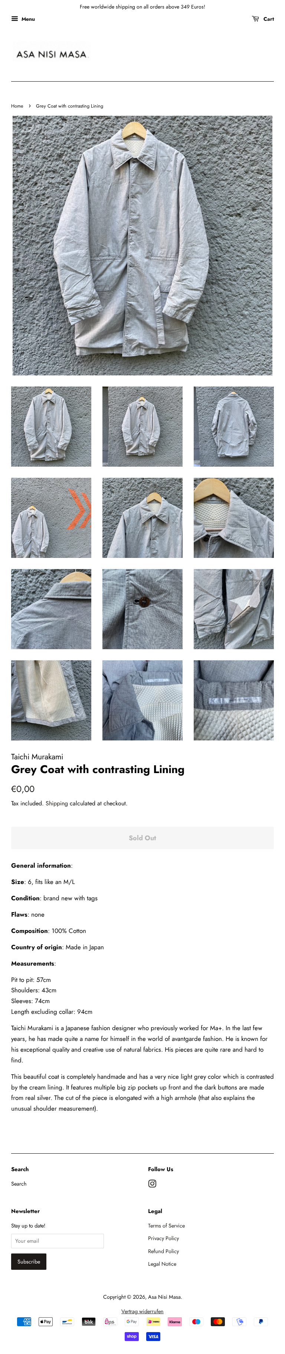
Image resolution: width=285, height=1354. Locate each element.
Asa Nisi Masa (164, 1297)
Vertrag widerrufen (142, 1311)
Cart (268, 19)
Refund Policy (163, 1251)
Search (19, 1183)
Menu (27, 19)
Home (17, 105)
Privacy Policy (163, 1238)
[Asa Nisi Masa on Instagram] (152, 1185)
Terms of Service (166, 1225)
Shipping (57, 803)
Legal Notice (162, 1264)
